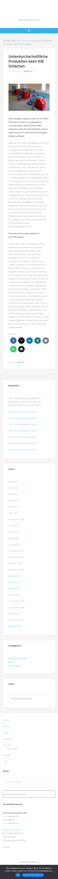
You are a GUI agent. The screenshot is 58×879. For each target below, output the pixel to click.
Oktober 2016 (15, 626)
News (11, 662)
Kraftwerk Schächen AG (29, 8)
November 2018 (16, 601)
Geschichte (12, 748)
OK (18, 875)
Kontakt (7, 755)
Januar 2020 (14, 544)
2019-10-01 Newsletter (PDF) (22, 424)
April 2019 (13, 582)
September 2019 (16, 569)
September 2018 (16, 607)
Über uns (7, 745)
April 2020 (13, 532)
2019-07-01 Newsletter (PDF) (22, 430)
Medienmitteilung (17, 658)
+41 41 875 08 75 (13, 830)
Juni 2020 (12, 525)
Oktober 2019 (15, 563)
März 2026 (13, 481)
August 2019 (14, 576)
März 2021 (13, 513)
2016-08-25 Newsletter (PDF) (22, 449)
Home (6, 720)
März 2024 (13, 494)
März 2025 (13, 488)
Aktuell (20, 362)
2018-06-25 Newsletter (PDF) (22, 443)
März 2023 (13, 500)
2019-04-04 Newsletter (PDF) (22, 437)
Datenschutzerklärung (33, 875)
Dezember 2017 (16, 620)
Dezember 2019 (16, 550)
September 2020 (16, 519)
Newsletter (14, 665)
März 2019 (13, 588)
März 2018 (13, 613)
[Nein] (54, 872)
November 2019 (16, 557)
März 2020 (13, 538)
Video (5, 732)
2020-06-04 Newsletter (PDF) (22, 412)
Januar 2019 (14, 594)
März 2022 (13, 506)
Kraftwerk (8, 739)
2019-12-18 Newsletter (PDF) (22, 418)
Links (5, 761)
